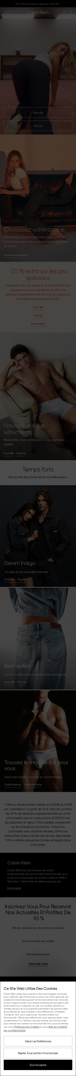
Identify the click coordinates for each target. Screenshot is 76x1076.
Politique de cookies (26, 1026)
